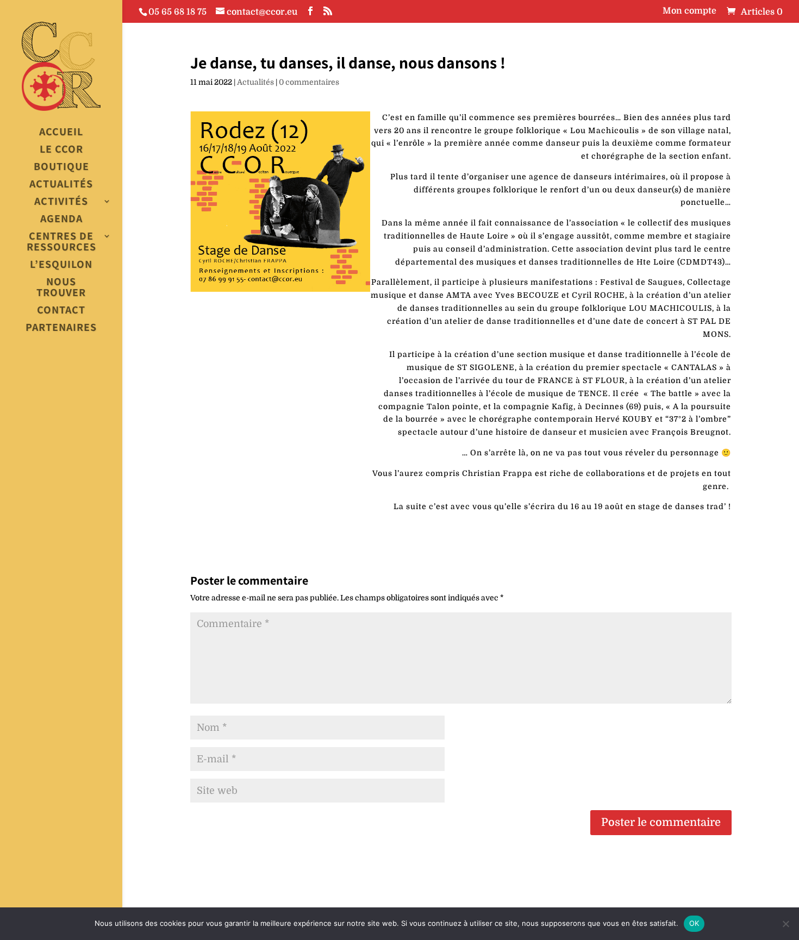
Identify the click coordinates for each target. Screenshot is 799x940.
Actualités (61, 184)
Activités (61, 202)
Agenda (61, 219)
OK (694, 923)
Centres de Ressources (61, 242)
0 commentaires (309, 82)
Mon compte (689, 11)
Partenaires (61, 328)
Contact (61, 310)
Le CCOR (61, 149)
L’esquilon (61, 265)
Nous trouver (61, 287)
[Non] (785, 923)
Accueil (61, 132)
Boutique (61, 167)
